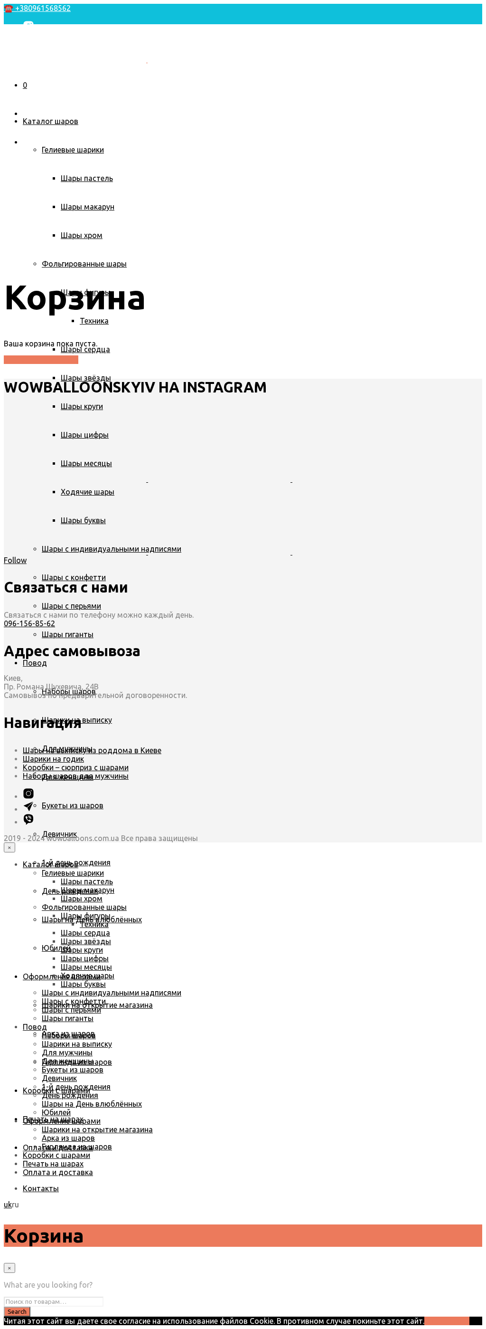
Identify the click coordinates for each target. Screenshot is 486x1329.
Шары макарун (87, 206)
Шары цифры (85, 958)
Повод (35, 663)
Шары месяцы (86, 967)
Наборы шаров (69, 1035)
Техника (94, 320)
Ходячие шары (87, 975)
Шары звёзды (86, 377)
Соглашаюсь (446, 1321)
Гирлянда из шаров (77, 1146)
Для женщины (67, 1061)
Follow (15, 560)
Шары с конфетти (74, 577)
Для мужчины (67, 1052)
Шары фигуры (86, 915)
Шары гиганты (67, 634)
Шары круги (82, 406)
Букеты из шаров (72, 805)
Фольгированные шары (84, 263)
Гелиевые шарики (73, 149)
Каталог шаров (50, 121)
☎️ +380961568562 (37, 8)
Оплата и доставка (58, 1172)
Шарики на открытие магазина (97, 1129)
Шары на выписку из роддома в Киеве (92, 750)
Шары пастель (87, 178)
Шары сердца (85, 349)
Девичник (59, 1078)
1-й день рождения (76, 1086)
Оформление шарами (62, 1121)
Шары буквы (83, 984)
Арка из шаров (68, 1138)
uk (8, 71)
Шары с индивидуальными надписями (111, 992)
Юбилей (56, 948)
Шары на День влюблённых (92, 1104)
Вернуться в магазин (41, 359)
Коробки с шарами (56, 1155)
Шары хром (82, 235)
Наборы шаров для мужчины (76, 776)
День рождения (70, 1095)
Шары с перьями (71, 606)
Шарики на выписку (77, 1044)
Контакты (41, 87)
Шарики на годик (53, 759)
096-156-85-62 (29, 623)
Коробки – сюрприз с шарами (76, 767)
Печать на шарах (53, 1163)
